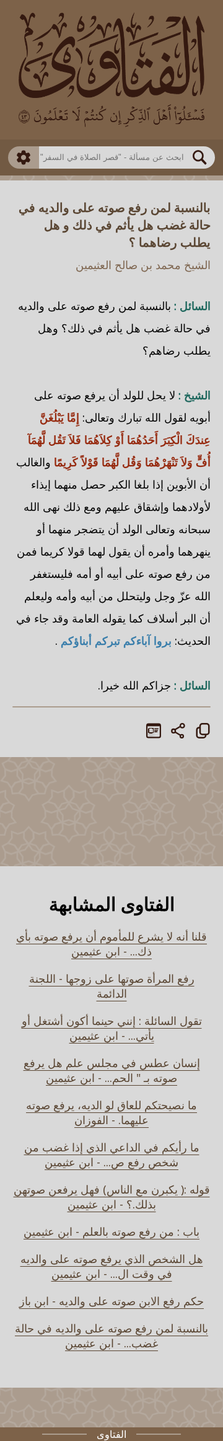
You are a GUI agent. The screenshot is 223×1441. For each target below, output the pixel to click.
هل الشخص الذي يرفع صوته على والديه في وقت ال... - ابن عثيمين (111, 1266)
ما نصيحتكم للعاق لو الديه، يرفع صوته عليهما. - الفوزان (111, 1112)
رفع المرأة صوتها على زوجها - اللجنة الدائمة (112, 986)
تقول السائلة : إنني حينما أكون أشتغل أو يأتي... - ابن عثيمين (112, 1028)
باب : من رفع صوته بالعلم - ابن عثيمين (111, 1231)
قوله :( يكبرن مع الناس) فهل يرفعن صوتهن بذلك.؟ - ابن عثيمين (112, 1197)
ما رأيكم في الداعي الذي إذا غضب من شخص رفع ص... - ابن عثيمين (111, 1154)
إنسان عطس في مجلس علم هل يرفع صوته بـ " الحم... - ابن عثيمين (112, 1070)
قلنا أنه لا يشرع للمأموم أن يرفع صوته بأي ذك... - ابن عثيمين (111, 944)
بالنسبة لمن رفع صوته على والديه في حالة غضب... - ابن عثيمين (111, 1335)
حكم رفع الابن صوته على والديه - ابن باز (111, 1300)
